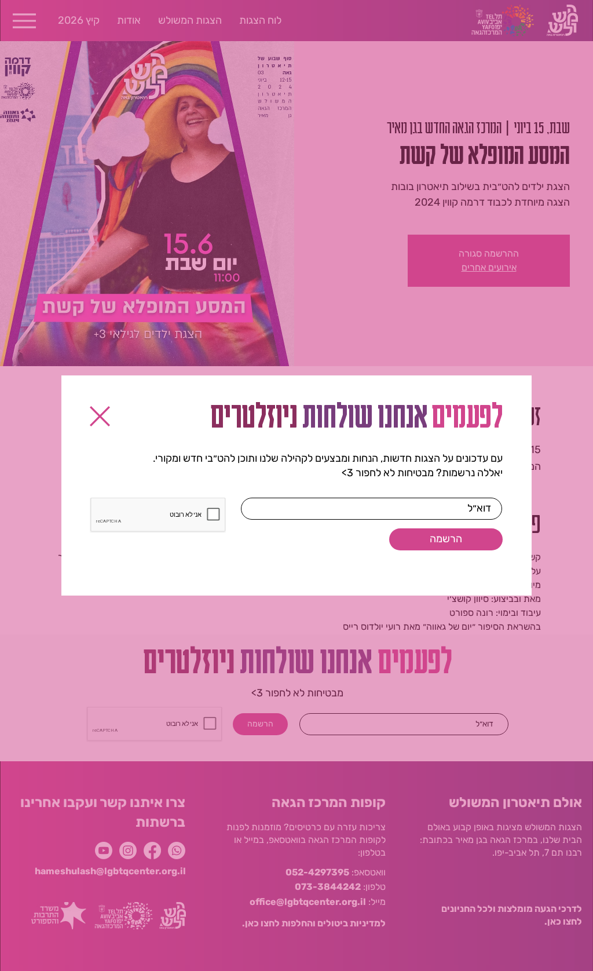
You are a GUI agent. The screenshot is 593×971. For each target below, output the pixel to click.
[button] (100, 416)
